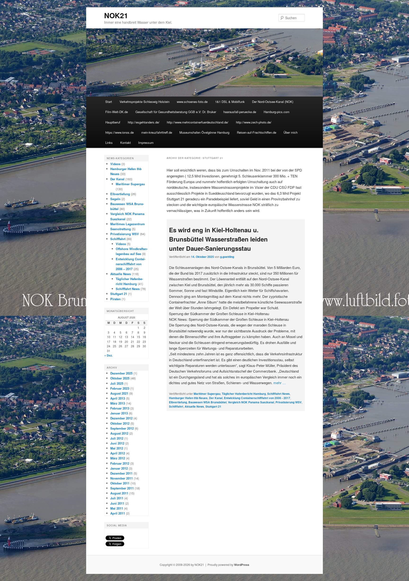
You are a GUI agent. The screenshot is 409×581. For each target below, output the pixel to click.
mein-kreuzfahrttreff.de (156, 132)
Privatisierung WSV (289, 402)
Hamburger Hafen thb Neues (188, 398)
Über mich (291, 132)
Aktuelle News (194, 406)
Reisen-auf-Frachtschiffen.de (256, 132)
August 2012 (119, 433)
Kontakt (125, 142)
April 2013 (117, 398)
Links (109, 142)
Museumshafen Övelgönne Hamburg (204, 132)
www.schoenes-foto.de (192, 101)
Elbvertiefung (178, 402)
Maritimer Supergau (207, 394)
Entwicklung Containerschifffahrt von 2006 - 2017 (257, 398)
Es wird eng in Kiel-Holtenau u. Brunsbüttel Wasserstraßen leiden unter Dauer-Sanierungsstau (218, 239)
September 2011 (122, 488)
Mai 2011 (116, 508)
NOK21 (116, 15)
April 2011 (117, 513)
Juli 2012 (116, 438)
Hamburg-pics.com (276, 112)
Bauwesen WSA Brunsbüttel (207, 402)
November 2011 (121, 478)
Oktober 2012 (119, 423)
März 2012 (117, 458)
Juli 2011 (116, 498)
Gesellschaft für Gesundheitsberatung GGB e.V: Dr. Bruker (175, 112)
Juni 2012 (117, 443)
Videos (115, 164)
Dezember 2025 (121, 373)
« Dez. (108, 355)
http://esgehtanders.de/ (144, 122)
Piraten (115, 299)
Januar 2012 (119, 468)
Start (108, 101)
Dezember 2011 (121, 473)
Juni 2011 (117, 503)
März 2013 (117, 403)
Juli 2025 (116, 383)
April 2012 (117, 453)
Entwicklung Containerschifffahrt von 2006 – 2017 (130, 264)
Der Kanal (215, 398)
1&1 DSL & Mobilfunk (230, 101)
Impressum (146, 142)
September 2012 (122, 428)
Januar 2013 (119, 413)
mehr (279, 382)
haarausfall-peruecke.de (239, 112)
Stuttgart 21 (213, 406)
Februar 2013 (119, 408)
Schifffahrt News (278, 394)
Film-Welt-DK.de (116, 112)
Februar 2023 (119, 388)
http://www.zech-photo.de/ (253, 122)
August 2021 (119, 393)
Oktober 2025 (119, 378)
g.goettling (227, 257)
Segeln (115, 199)
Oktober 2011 (119, 483)
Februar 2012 (119, 463)
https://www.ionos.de (119, 132)
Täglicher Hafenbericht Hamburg (244, 394)
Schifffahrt (176, 406)
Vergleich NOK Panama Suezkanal (251, 402)
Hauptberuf (112, 122)
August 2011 (119, 493)
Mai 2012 (116, 448)
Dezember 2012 (121, 418)
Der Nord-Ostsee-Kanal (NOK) (272, 101)
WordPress (241, 565)
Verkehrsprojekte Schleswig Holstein (144, 101)
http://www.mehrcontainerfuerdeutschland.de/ (197, 122)
